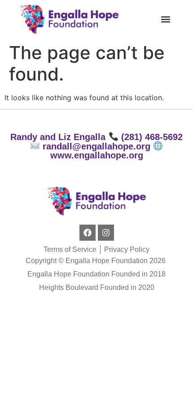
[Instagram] (106, 233)
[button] (165, 19)
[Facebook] (87, 233)
